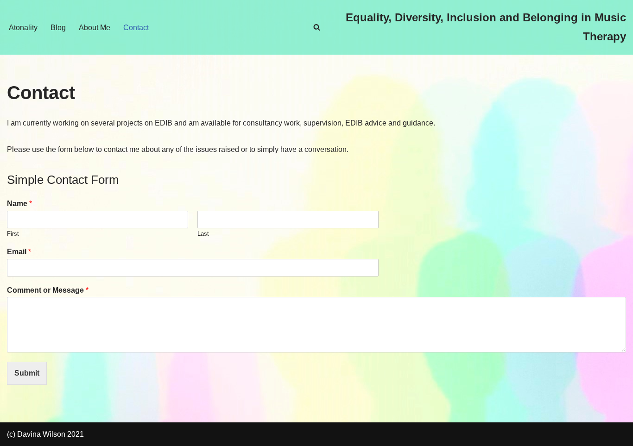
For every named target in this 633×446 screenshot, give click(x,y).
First (13, 233)
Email (19, 252)
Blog (58, 27)
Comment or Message (48, 290)
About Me (94, 27)
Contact (136, 27)
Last (203, 233)
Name (19, 203)
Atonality (23, 27)
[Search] (316, 27)
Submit (26, 373)
